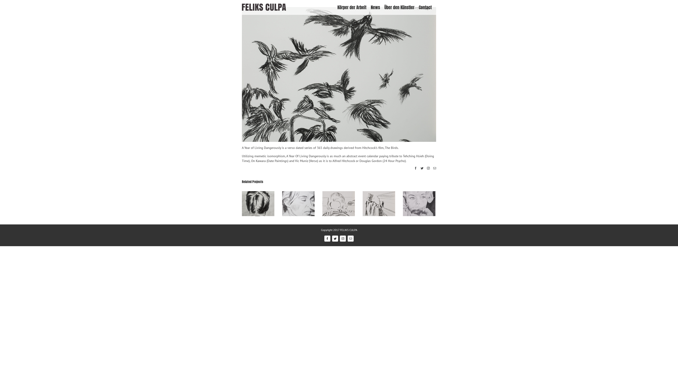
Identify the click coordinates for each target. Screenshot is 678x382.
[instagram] (428, 168)
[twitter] (422, 168)
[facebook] (415, 168)
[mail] (434, 168)
